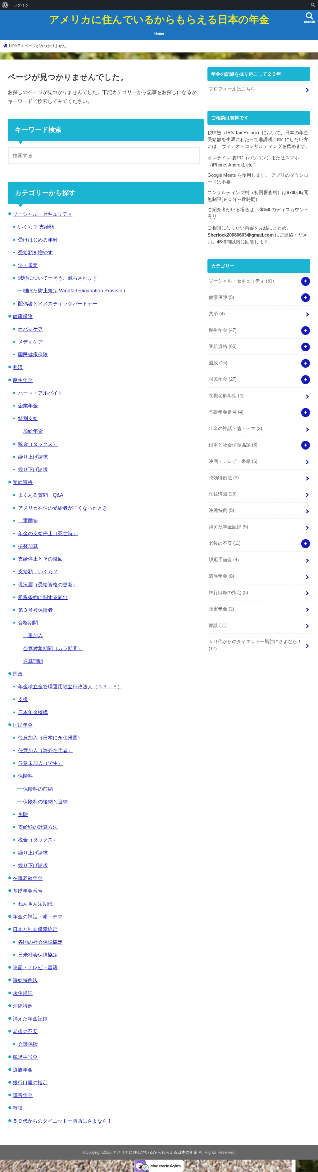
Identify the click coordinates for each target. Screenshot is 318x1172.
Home (159, 33)
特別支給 (28, 418)
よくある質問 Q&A (40, 495)
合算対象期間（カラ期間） (53, 648)
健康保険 (23, 316)
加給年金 (33, 431)
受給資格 (23, 482)
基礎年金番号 (28, 891)
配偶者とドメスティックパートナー (58, 303)
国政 (18, 674)
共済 (18, 367)
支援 (23, 699)
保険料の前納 (38, 789)
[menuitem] (5, 5)
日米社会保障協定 (38, 954)
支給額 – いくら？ (38, 571)
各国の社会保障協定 (40, 942)
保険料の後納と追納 (45, 801)
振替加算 (28, 546)
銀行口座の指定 (30, 1082)
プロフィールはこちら (232, 89)
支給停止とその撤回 (40, 559)
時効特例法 (25, 980)
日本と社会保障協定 (35, 929)
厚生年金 (23, 380)
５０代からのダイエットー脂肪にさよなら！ (62, 1121)
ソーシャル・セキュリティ (42, 214)
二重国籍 (28, 520)
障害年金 (23, 1095)
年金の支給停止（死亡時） (48, 533)
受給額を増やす (35, 252)
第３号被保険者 (35, 610)
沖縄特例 (23, 1006)
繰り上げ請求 (33, 456)
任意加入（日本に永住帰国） (50, 737)
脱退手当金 (25, 1057)
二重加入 (33, 635)
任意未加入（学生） (40, 763)
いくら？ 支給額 (36, 226)
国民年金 (23, 725)
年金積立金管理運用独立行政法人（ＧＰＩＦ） (70, 686)
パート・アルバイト (40, 393)
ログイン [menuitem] (21, 4)
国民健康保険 (33, 354)
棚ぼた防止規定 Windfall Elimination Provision (74, 290)
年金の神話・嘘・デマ (37, 916)
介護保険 (28, 1044)
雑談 (18, 1108)
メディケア (30, 341)
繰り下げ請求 (33, 469)
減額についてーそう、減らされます (58, 278)
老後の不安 (25, 1031)
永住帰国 (23, 993)
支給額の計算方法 (38, 827)
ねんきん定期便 (35, 903)
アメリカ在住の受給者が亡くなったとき (62, 508)
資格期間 (28, 622)
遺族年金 (23, 1069)
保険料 (25, 776)
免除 (23, 814)
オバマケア (30, 329)
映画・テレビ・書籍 (35, 967)
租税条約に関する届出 (43, 597)
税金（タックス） (38, 444)
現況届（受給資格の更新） (48, 584)
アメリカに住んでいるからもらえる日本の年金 (159, 19)
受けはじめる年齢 (38, 239)
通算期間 (33, 661)
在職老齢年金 (28, 878)
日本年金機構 (33, 712)
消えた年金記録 (30, 1018)
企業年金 (28, 405)
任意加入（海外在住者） (45, 750)
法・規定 (28, 265)
